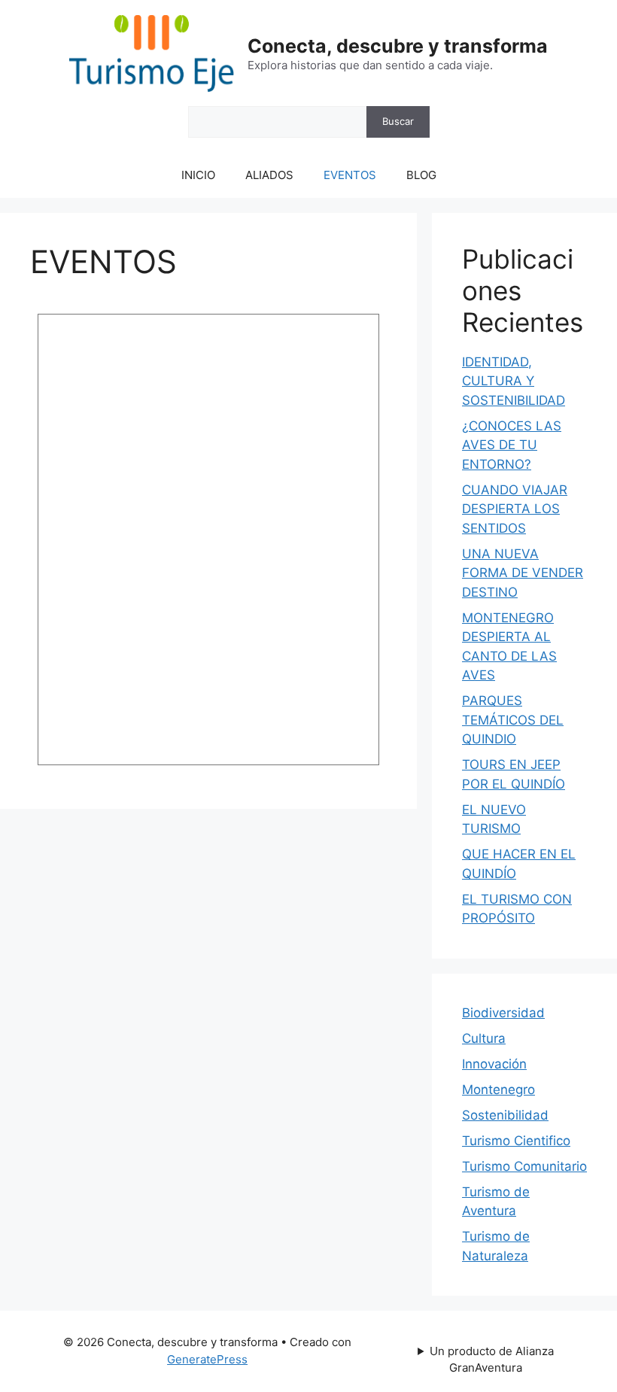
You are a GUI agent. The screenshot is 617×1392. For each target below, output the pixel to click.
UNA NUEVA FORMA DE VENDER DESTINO (522, 573)
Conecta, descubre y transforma (398, 46)
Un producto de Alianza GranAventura (492, 1359)
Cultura (484, 1038)
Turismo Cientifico (516, 1140)
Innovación (494, 1063)
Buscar (398, 121)
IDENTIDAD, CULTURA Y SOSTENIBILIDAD (513, 381)
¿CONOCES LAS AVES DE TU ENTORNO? (511, 445)
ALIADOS (269, 175)
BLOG (421, 175)
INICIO (198, 175)
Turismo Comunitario (524, 1166)
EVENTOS (350, 175)
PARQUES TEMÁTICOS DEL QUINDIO (513, 719)
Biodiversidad (503, 1012)
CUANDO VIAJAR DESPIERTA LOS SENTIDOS (514, 509)
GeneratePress (207, 1359)
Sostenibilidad (505, 1115)
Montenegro (498, 1089)
